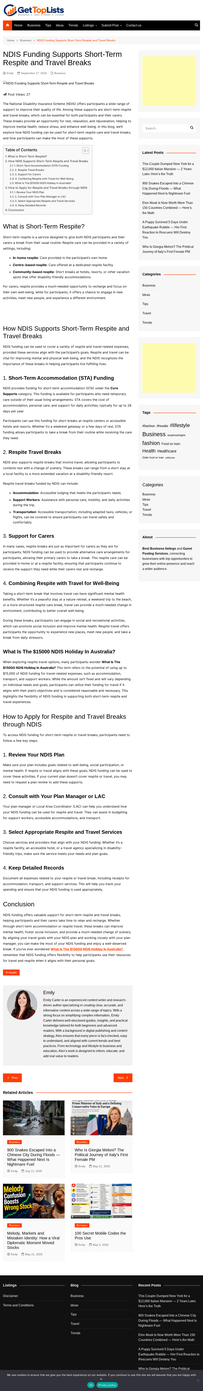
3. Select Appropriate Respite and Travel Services (45, 200)
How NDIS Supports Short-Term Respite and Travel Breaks (48, 161)
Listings (88, 25)
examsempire (176, 435)
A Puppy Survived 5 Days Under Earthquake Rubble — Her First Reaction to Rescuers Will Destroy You (166, 229)
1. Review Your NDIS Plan (29, 192)
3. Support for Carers (28, 174)
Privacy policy (107, 1385)
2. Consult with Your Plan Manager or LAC (40, 196)
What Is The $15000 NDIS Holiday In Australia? (43, 183)
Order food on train (153, 457)
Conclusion (16, 210)
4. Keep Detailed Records (30, 205)
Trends (73, 25)
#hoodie (162, 426)
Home (18, 25)
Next (121, 1077)
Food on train (171, 444)
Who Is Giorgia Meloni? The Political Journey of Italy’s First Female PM (101, 1155)
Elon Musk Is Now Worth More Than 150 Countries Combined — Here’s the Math (167, 208)
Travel (146, 313)
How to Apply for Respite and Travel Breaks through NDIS (47, 187)
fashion (151, 443)
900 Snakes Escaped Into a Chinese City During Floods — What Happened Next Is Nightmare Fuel (168, 188)
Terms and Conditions (18, 1305)
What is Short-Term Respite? (27, 156)
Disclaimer (10, 1296)
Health (13, 972)
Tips (48, 25)
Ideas (60, 25)
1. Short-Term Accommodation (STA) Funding (41, 165)
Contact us (133, 25)
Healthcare (166, 451)
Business (33, 25)
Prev (15, 1077)
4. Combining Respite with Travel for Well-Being (44, 178)
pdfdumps (170, 457)
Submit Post (110, 25)
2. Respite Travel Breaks (29, 169)
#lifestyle (180, 425)
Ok (91, 1385)
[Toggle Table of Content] (83, 150)
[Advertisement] (169, 81)
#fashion (148, 426)
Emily (10, 73)
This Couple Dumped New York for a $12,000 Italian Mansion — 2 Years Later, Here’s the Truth (168, 169)
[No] (198, 1380)
